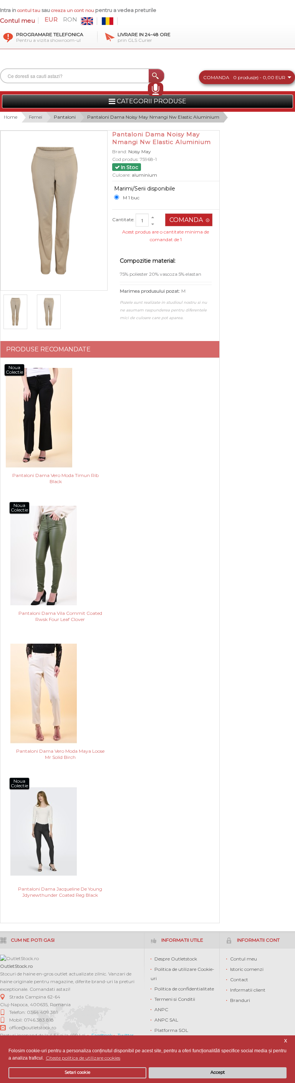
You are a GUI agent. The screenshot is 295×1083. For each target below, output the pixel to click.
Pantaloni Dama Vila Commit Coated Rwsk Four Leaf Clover (60, 616)
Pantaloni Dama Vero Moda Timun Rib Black (55, 478)
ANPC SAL (166, 1020)
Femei (35, 117)
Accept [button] (217, 1072)
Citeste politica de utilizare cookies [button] (83, 1058)
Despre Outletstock (175, 959)
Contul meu (17, 20)
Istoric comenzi (247, 969)
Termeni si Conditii (174, 999)
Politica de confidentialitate (184, 989)
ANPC (161, 1009)
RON (70, 19)
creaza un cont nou (73, 10)
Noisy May (139, 151)
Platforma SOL (171, 1030)
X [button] (285, 1040)
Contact (239, 979)
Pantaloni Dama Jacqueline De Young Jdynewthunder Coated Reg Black (60, 892)
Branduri (240, 1000)
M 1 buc (131, 197)
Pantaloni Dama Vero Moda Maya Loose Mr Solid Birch (60, 754)
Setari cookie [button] (77, 1072)
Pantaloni (65, 117)
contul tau (28, 10)
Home (10, 117)
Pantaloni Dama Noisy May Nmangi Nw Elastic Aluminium (153, 117)
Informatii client (247, 990)
